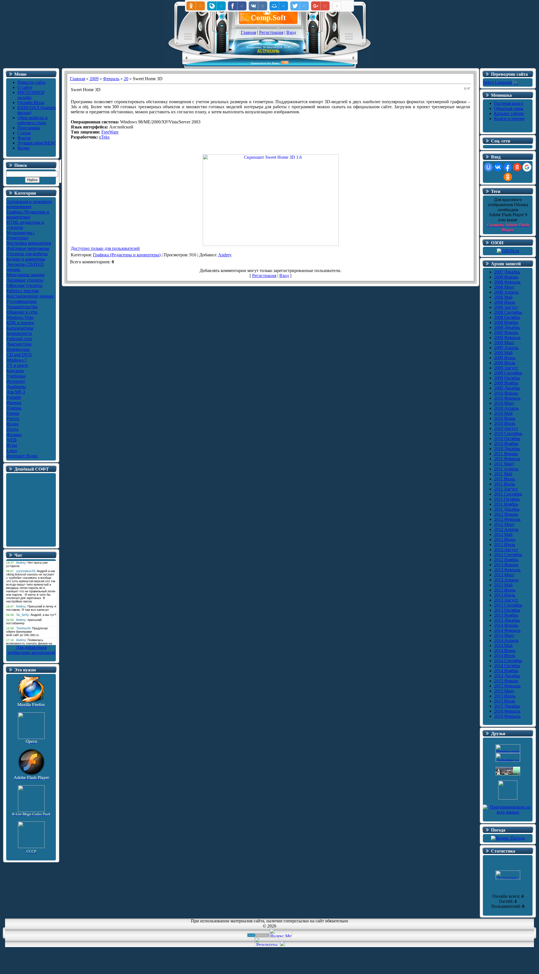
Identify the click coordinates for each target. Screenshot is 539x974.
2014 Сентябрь (508, 660)
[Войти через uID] (488, 167)
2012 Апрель (506, 529)
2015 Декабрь (507, 706)
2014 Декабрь (507, 675)
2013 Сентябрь (508, 605)
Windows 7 (16, 360)
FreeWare (109, 132)
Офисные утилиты (24, 285)
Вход (291, 32)
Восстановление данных (30, 296)
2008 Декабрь (507, 327)
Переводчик (18, 349)
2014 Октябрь (507, 665)
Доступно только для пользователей (105, 248)
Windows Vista (19, 317)
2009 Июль (504, 362)
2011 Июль (504, 484)
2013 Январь (506, 564)
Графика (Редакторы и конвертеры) (27, 214)
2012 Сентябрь (508, 554)
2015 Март (504, 691)
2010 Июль (504, 423)
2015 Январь (506, 680)
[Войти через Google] (526, 167)
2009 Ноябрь (506, 383)
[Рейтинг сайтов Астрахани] (282, 944)
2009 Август (506, 367)
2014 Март (504, 635)
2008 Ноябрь (506, 322)
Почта (12, 429)
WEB (11, 440)
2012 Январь (506, 514)
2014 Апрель (506, 640)
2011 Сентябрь (508, 494)
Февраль (111, 78)
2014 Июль (504, 655)
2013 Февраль (507, 569)
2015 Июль (504, 701)
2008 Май (503, 297)
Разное (12, 413)
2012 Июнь (504, 539)
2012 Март (504, 524)
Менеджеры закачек (25, 274)
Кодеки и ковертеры (25, 259)
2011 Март (504, 463)
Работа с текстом (22, 290)
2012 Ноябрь (506, 559)
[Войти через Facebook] (507, 167)
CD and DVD (19, 354)
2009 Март (504, 342)
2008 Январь (506, 277)
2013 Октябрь (507, 610)
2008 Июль (504, 302)
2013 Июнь (504, 590)
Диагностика (18, 344)
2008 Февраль (507, 282)
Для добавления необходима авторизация (31, 650)
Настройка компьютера (28, 243)
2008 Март (504, 287)
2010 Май (503, 413)
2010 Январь (506, 393)
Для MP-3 (15, 392)
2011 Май (503, 473)
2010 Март (504, 403)
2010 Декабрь (507, 448)
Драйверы (16, 386)
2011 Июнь (504, 478)
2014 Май (503, 645)
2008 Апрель (506, 292)
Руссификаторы (21, 301)
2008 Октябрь (507, 317)
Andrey (225, 254)
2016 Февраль (507, 711)
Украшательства (21, 306)
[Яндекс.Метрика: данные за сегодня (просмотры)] (281, 933)
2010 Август (506, 428)
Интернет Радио (22, 455)
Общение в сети (21, 312)
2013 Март (504, 574)
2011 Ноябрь (506, 504)
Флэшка (14, 434)
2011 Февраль (507, 458)
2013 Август (506, 600)
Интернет (15, 381)
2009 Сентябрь (508, 372)
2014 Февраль (507, 630)
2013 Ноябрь (506, 615)
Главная (248, 32)
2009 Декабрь (507, 388)
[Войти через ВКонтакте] (498, 167)
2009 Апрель (506, 347)
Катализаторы (19, 328)
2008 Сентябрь (508, 312)
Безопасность (19, 333)
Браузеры (15, 370)
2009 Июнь (504, 357)
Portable (13, 397)
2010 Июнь (504, 418)
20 (126, 78)
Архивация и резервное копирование (29, 204)
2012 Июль (504, 544)
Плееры (13, 408)
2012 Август (506, 549)
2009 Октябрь (507, 378)
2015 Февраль (507, 685)
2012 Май (503, 534)
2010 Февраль (507, 398)
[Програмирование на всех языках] (508, 812)
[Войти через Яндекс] (517, 167)
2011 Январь (506, 453)
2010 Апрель (506, 408)
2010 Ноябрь (506, 443)
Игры (11, 445)
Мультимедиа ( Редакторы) (20, 235)
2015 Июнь (504, 696)
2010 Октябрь (507, 438)
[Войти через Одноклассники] (508, 177)
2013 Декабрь (507, 620)
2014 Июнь (504, 650)
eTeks (104, 137)
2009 (94, 78)
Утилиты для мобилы (27, 253)
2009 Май (503, 352)
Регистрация (271, 32)
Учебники (16, 376)
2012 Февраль (507, 519)
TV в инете (17, 365)
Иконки (13, 402)
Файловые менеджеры (27, 248)
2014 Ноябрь (506, 670)
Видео (12, 424)
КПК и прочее (20, 322)
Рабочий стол (19, 338)
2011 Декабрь (507, 509)
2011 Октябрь (507, 499)
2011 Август (506, 489)
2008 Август (506, 307)
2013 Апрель (506, 579)
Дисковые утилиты (24, 280)
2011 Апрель (506, 468)
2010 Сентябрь (508, 433)
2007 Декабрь (507, 272)
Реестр (12, 418)
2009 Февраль (507, 337)
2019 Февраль (507, 716)
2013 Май (503, 584)
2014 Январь (506, 625)
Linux (11, 450)
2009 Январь (506, 332)
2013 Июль (504, 595)
